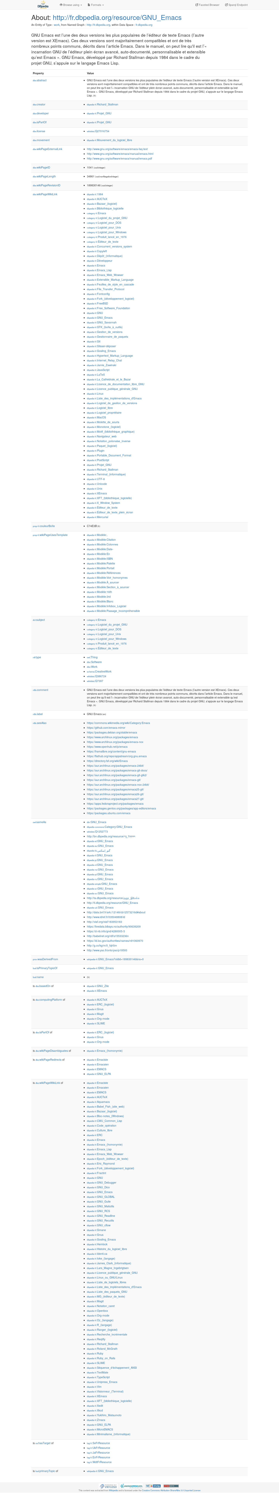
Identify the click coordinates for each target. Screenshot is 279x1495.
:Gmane (96, 1230)
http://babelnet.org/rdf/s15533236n (108, 936)
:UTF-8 (96, 479)
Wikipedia (113, 1490)
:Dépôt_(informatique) (105, 256)
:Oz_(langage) (100, 1320)
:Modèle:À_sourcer (103, 582)
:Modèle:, (97, 535)
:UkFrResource (98, 1448)
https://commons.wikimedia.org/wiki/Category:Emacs (118, 723)
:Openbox (97, 1310)
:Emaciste (97, 1059)
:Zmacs (96, 1420)
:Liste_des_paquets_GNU (107, 1292)
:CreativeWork (99, 671)
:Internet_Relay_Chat (104, 360)
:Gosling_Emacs (101, 351)
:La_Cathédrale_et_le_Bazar (109, 379)
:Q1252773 (97, 831)
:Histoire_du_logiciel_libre (107, 1249)
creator (39, 104)
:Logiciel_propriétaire (104, 412)
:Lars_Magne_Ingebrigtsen (108, 1268)
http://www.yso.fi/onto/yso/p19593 (107, 950)
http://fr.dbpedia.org (98, 25)
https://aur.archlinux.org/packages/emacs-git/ (114, 780)
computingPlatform (48, 999)
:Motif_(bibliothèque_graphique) (111, 431)
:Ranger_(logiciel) (102, 1329)
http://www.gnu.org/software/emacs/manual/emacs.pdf (119, 158)
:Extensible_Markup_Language (110, 279)
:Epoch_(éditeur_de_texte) (107, 1159)
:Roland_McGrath (102, 1348)
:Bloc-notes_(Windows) (105, 1116)
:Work (92, 666)
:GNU (95, 313)
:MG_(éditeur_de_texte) (106, 1296)
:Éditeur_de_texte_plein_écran (110, 512)
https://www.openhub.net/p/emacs (107, 746)
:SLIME (96, 1023)
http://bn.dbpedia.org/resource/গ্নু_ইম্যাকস (111, 836)
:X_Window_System (103, 503)
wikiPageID (41, 167)
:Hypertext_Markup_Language (110, 355)
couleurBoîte (44, 526)
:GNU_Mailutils (100, 1206)
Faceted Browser (208, 5)
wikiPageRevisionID (46, 185)
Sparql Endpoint (238, 5)
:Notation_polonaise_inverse (108, 441)
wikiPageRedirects (48, 1059)
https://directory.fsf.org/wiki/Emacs (107, 761)
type (37, 657)
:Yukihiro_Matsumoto (104, 1415)
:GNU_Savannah (102, 322)
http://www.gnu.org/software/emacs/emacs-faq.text (117, 149)
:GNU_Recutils (100, 1220)
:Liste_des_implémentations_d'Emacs (114, 398)
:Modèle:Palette (101, 563)
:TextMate (97, 1372)
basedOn (42, 986)
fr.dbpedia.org (144, 25)
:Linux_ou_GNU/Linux (105, 1277)
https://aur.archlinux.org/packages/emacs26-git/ (115, 794)
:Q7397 (95, 681)
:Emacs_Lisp (99, 270)
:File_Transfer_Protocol (105, 289)
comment (40, 690)
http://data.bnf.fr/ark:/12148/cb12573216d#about (116, 912)
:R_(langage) (99, 1325)
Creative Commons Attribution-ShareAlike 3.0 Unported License (171, 1490)
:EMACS (96, 1069)
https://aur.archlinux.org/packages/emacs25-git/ (115, 789)
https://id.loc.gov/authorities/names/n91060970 (115, 941)
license (39, 131)
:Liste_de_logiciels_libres (106, 1282)
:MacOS (96, 417)
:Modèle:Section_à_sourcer (108, 587)
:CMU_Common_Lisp (104, 1121)
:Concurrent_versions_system (109, 246)
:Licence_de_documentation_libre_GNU (115, 384)
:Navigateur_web (102, 436)
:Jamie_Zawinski (101, 365)
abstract (39, 80)
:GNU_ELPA (99, 1074)
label (38, 714)
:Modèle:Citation (101, 539)
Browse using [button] (71, 5)
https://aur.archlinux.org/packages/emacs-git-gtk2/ (117, 775)
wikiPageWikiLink (45, 194)
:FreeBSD (97, 303)
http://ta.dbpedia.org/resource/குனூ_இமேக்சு (113, 898)
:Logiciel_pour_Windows (106, 232)
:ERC (94, 1135)
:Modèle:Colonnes (102, 544)
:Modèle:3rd (99, 596)
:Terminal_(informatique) (106, 474)
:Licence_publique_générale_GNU (112, 389)
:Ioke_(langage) (101, 1258)
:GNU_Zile (98, 986)
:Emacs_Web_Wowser (105, 275)
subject (39, 620)
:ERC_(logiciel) (100, 1004)
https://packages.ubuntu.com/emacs (108, 813)
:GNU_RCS (98, 1211)
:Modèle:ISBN (100, 558)
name (38, 977)
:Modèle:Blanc (100, 601)
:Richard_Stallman (102, 104)
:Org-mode (98, 1018)
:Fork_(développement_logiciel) (110, 298)
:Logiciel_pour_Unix (104, 227)
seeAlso (39, 723)
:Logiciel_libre (100, 408)
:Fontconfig (98, 294)
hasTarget (42, 1443)
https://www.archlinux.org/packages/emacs (112, 737)
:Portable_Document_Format (109, 455)
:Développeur (99, 260)
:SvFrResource (98, 1443)
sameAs (39, 822)
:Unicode (97, 484)
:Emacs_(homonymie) (105, 1051)
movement (41, 140)
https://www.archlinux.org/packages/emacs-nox (115, 742)
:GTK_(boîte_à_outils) (105, 327)
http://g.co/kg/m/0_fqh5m (102, 945)
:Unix (94, 488)
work (57, 25)
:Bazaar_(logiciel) (102, 203)
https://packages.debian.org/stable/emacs (112, 732)
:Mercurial (97, 517)
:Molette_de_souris (103, 422)
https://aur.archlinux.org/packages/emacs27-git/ (115, 799)
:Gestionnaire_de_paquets (107, 336)
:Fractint (96, 1173)
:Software (94, 662)
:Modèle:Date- (100, 549)
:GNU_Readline (101, 1216)
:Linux (95, 393)
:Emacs (96, 213)
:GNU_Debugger (101, 1182)
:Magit (95, 1014)
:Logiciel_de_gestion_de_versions (112, 403)
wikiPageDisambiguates (51, 1051)
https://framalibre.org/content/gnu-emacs (111, 751)
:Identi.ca (97, 1254)
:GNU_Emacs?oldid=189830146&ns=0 (115, 959)
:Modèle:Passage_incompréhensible (113, 611)
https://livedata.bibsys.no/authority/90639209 (114, 926)
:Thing (92, 657)
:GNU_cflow (98, 1225)
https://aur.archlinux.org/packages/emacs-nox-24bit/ (118, 784)
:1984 (95, 194)
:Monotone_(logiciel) (104, 427)
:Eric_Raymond (101, 1163)
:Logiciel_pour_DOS (104, 222)
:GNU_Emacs (100, 317)
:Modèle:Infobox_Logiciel (106, 606)
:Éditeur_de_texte (102, 241)
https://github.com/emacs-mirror (106, 727)
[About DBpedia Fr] (42, 4)
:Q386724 (96, 676)
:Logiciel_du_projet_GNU (107, 218)
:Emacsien (98, 1064)
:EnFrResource (98, 1457)
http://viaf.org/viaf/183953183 (104, 922)
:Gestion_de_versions (104, 332)
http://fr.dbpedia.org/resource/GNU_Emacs (117, 17)
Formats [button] (96, 5)
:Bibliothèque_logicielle (105, 208)
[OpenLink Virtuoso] (108, 1485)
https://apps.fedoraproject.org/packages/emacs (115, 803)
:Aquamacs (98, 1102)
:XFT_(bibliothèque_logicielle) (109, 498)
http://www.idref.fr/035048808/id (106, 917)
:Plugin (95, 450)
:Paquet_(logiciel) (102, 446)
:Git (93, 341)
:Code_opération (101, 1125)
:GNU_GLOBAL (101, 1197)
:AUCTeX (97, 199)
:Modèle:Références (104, 573)
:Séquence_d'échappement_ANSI (112, 1367)
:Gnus (95, 1009)
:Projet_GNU (99, 113)
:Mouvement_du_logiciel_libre (109, 140)
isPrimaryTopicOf (45, 968)
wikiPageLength (44, 176)
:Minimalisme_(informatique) (108, 1434)
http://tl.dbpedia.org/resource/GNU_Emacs (112, 903)
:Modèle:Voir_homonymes (107, 577)
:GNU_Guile (99, 1201)
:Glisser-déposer (101, 346)
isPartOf (39, 122)
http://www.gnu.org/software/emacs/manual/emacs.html (120, 154)
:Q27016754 (98, 131)
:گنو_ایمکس (98, 850)
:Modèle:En (98, 554)
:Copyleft (97, 251)
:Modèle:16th (99, 592)
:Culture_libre (99, 1130)
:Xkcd (95, 1410)
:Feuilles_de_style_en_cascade (110, 284)
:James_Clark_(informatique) (109, 1263)
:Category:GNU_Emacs (109, 827)
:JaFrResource (98, 1452)
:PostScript (98, 460)
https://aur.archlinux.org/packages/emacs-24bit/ (115, 765)
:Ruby (95, 1353)
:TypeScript (98, 1377)
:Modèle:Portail (100, 568)
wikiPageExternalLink (47, 149)
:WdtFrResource (99, 1462)
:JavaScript (98, 370)
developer (41, 113)
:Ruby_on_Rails (101, 1358)
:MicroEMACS (100, 1429)
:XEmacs (97, 493)
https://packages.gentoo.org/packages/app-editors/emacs (121, 808)
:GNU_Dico (98, 1187)
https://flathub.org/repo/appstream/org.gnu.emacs (117, 756)
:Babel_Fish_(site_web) (106, 1106)
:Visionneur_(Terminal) (105, 1391)
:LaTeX (96, 374)
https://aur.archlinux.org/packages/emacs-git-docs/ (117, 770)
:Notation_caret (101, 1306)
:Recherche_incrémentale (107, 1334)
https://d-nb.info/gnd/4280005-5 (106, 931)
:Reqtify (96, 1339)
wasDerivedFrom (45, 959)
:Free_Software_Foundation (108, 308)
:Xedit (95, 1405)
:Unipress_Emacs (102, 1382)
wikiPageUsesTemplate (50, 535)
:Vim (94, 1386)
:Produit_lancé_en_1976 (107, 237)
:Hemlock (97, 1244)
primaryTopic (45, 1471)
